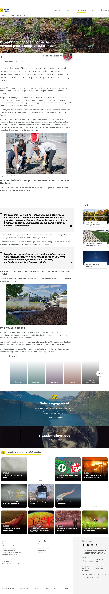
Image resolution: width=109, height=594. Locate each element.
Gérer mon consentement (10, 554)
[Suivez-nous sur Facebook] (83, 545)
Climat (13, 15)
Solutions (19, 15)
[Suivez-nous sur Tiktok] (96, 545)
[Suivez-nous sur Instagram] (88, 545)
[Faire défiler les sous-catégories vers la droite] (99, 374)
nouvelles (6, 15)
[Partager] (1, 57)
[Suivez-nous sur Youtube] (92, 545)
